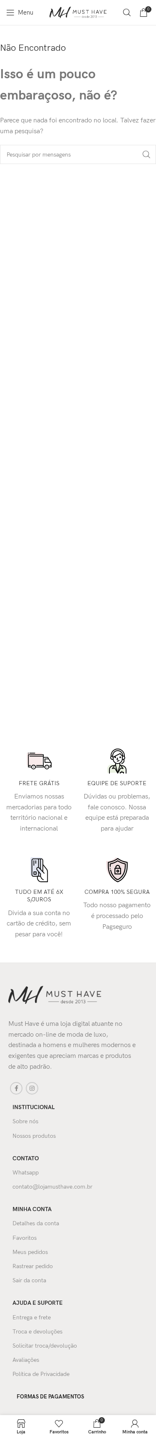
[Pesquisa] (127, 12)
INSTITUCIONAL (33, 1107)
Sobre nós (25, 1121)
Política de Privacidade (40, 1374)
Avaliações (25, 1359)
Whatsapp (25, 1172)
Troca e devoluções (37, 1331)
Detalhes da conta (35, 1223)
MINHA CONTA (32, 1209)
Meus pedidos (30, 1252)
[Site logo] (78, 12)
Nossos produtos (34, 1135)
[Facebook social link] (16, 1088)
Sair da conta (29, 1280)
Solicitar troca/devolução (44, 1345)
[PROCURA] (146, 154)
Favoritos (24, 1237)
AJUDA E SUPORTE (37, 1302)
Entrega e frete (31, 1317)
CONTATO (25, 1158)
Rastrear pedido (32, 1266)
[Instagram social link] (32, 1088)
